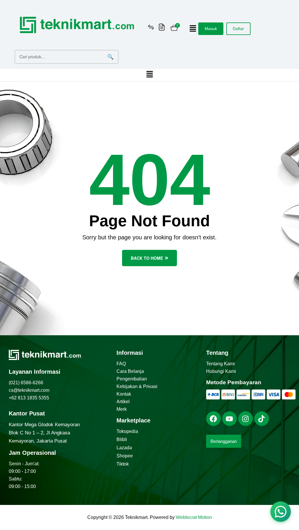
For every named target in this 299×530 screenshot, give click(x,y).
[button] (193, 28)
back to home (147, 258)
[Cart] (174, 28)
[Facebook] (213, 418)
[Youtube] (229, 418)
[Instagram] (245, 418)
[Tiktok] (261, 418)
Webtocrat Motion (194, 517)
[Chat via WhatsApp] (280, 511)
